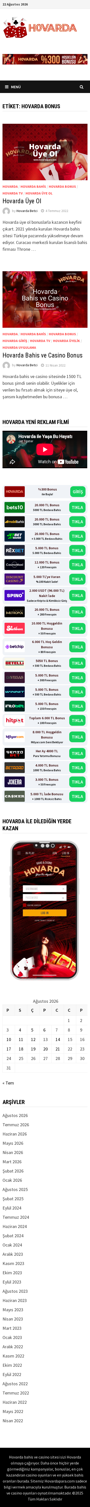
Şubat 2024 (13, 1235)
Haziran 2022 (14, 1402)
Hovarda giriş (14, 340)
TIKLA (77, 507)
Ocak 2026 (12, 1180)
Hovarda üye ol (39, 193)
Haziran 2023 (14, 1300)
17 (8, 1049)
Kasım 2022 (13, 1356)
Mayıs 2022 (12, 1411)
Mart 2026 (12, 1161)
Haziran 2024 (14, 1226)
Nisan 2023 (12, 1319)
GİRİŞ (78, 491)
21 (58, 1049)
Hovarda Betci (27, 210)
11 (21, 1039)
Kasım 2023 (13, 1263)
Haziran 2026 (14, 1134)
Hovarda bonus (62, 186)
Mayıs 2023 (12, 1309)
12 (33, 1039)
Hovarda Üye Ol (21, 201)
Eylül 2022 (11, 1374)
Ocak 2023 (12, 1337)
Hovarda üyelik (66, 340)
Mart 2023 (12, 1328)
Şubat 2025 (13, 1199)
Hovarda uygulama (19, 347)
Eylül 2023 (11, 1282)
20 (45, 1049)
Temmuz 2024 (15, 1217)
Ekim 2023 (12, 1273)
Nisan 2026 (12, 1152)
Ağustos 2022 (15, 1383)
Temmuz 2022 (15, 1393)
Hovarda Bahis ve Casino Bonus (42, 355)
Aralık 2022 (12, 1347)
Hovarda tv (12, 193)
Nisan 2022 (12, 1421)
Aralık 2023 (12, 1254)
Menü (16, 86)
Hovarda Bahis (33, 186)
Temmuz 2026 (15, 1125)
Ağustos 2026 (15, 1115)
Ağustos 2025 (15, 1189)
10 (8, 1039)
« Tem (8, 1083)
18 (21, 1049)
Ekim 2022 (12, 1365)
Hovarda (10, 186)
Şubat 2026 (13, 1171)
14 (58, 1039)
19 (33, 1049)
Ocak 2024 (12, 1245)
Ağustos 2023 (15, 1291)
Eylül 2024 (11, 1208)
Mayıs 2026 (12, 1143)
